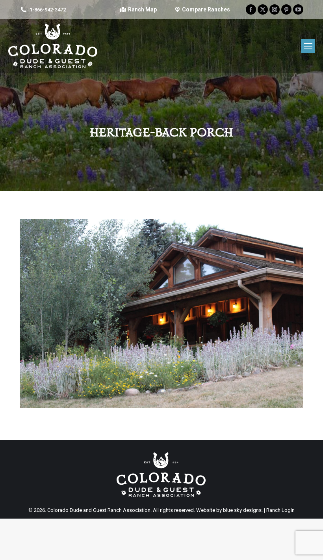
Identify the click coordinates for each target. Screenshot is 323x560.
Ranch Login (280, 510)
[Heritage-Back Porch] (161, 313)
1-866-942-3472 (48, 10)
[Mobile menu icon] (308, 46)
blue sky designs (242, 510)
